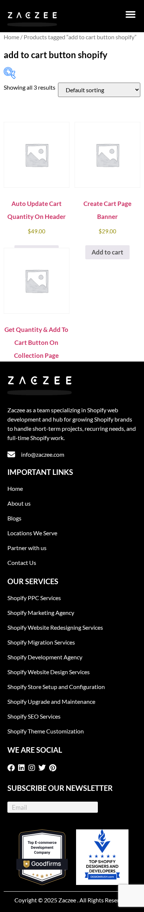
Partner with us (27, 547)
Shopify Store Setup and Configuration (56, 686)
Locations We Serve (32, 532)
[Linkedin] (23, 768)
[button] (131, 14)
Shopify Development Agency (44, 656)
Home (11, 37)
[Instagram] (33, 768)
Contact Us (21, 562)
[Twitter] (43, 768)
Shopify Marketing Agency (40, 612)
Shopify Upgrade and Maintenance (51, 701)
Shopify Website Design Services (48, 671)
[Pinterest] (54, 768)
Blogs (14, 518)
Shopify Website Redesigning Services (55, 627)
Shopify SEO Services (34, 716)
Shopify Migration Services (41, 642)
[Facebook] (12, 768)
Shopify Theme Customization (45, 731)
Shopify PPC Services (34, 597)
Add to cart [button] (107, 252)
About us (19, 503)
